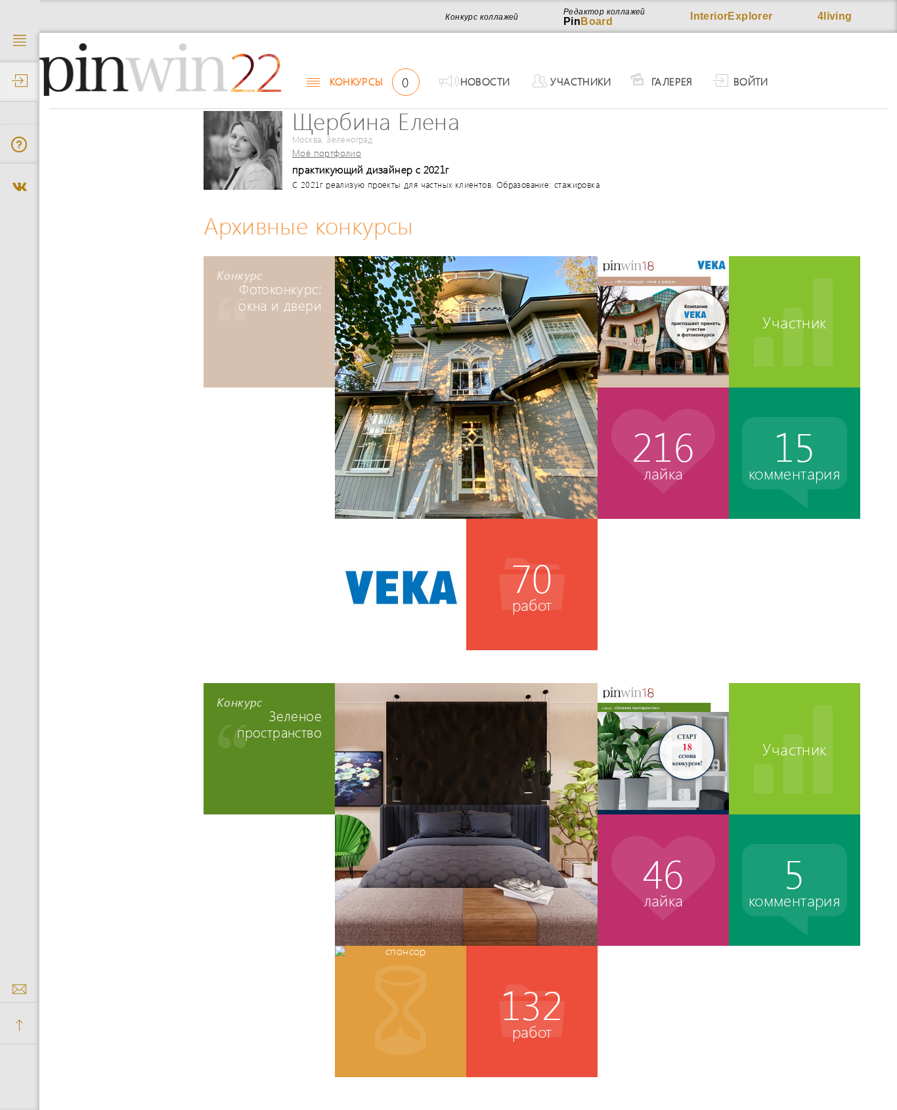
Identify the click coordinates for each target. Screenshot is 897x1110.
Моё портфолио (326, 152)
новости (485, 81)
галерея (672, 81)
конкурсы (369, 81)
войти (750, 81)
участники (580, 81)
